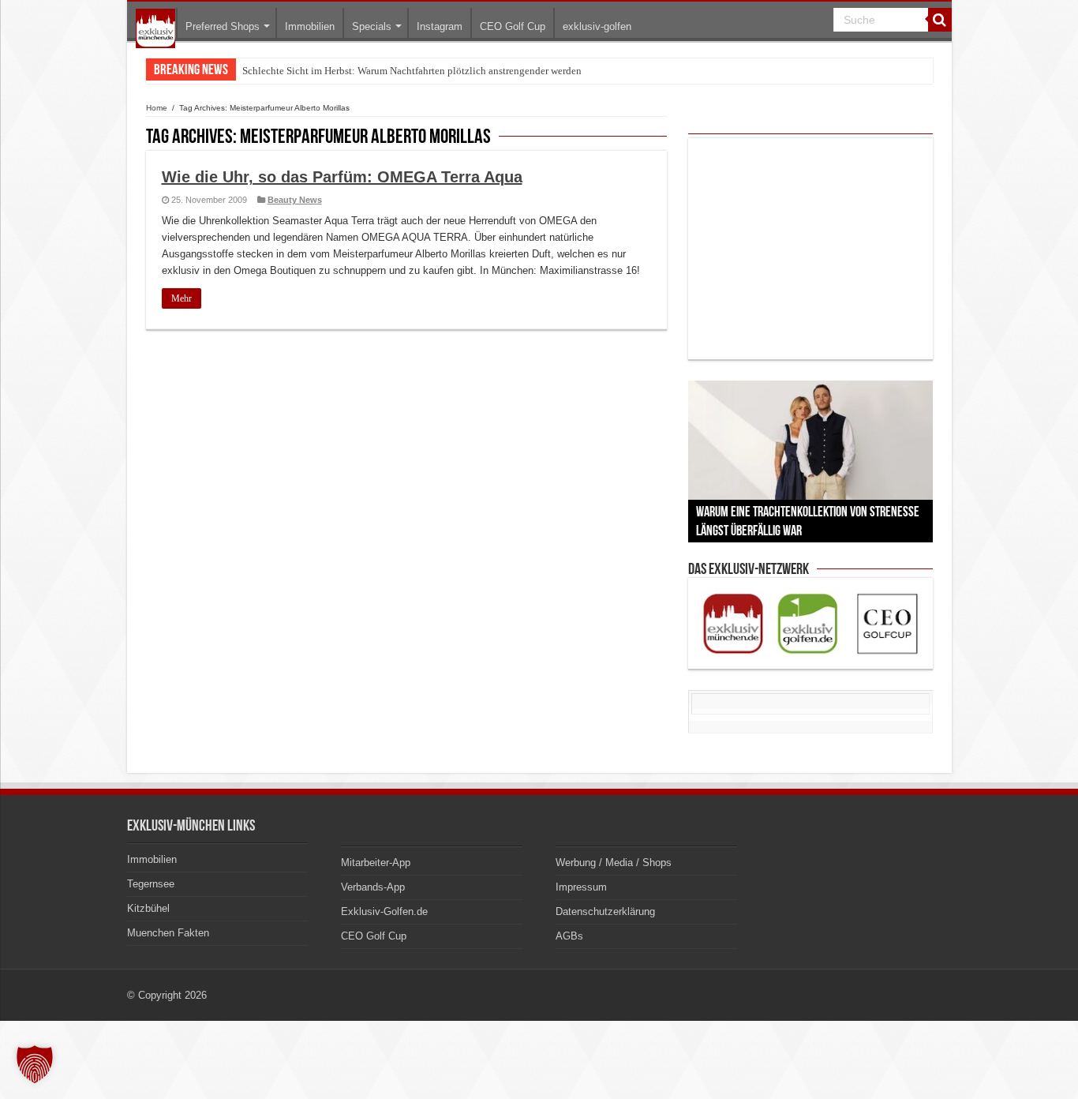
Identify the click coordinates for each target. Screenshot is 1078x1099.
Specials (371, 26)
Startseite (155, 28)
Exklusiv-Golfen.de (384, 911)
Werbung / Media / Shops (614, 862)
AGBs (569, 936)
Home (156, 107)
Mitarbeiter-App (375, 862)
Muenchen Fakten (168, 933)
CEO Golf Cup (512, 26)
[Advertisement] (810, 248)
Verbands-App (373, 887)
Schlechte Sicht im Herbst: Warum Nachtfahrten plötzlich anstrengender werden (412, 71)
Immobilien (310, 26)
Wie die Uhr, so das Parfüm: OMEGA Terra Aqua (342, 177)
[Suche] (940, 20)
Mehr (181, 298)
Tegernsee (150, 884)
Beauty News (295, 199)
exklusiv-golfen (597, 26)
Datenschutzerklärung (605, 911)
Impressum (581, 887)
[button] (34, 1064)
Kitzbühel (148, 908)
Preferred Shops (222, 26)
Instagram (439, 26)
